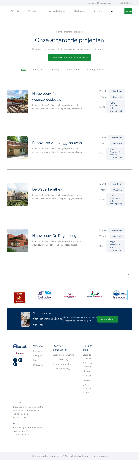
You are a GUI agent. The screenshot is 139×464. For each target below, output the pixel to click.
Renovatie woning (61, 369)
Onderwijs (55, 69)
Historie (86, 380)
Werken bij (88, 376)
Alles (23, 69)
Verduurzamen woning (63, 355)
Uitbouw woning (60, 359)
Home (59, 32)
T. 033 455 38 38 (21, 414)
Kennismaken (128, 11)
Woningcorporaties (96, 69)
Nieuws (86, 371)
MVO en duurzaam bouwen (87, 388)
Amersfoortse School (56, 11)
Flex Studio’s (79, 11)
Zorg (115, 69)
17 (77, 274)
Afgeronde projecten (87, 365)
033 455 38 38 (126, 3)
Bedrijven (38, 69)
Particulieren (73, 69)
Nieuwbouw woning (62, 364)
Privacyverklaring (99, 456)
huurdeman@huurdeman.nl (99, 3)
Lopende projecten (87, 357)
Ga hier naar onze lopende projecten (68, 57)
